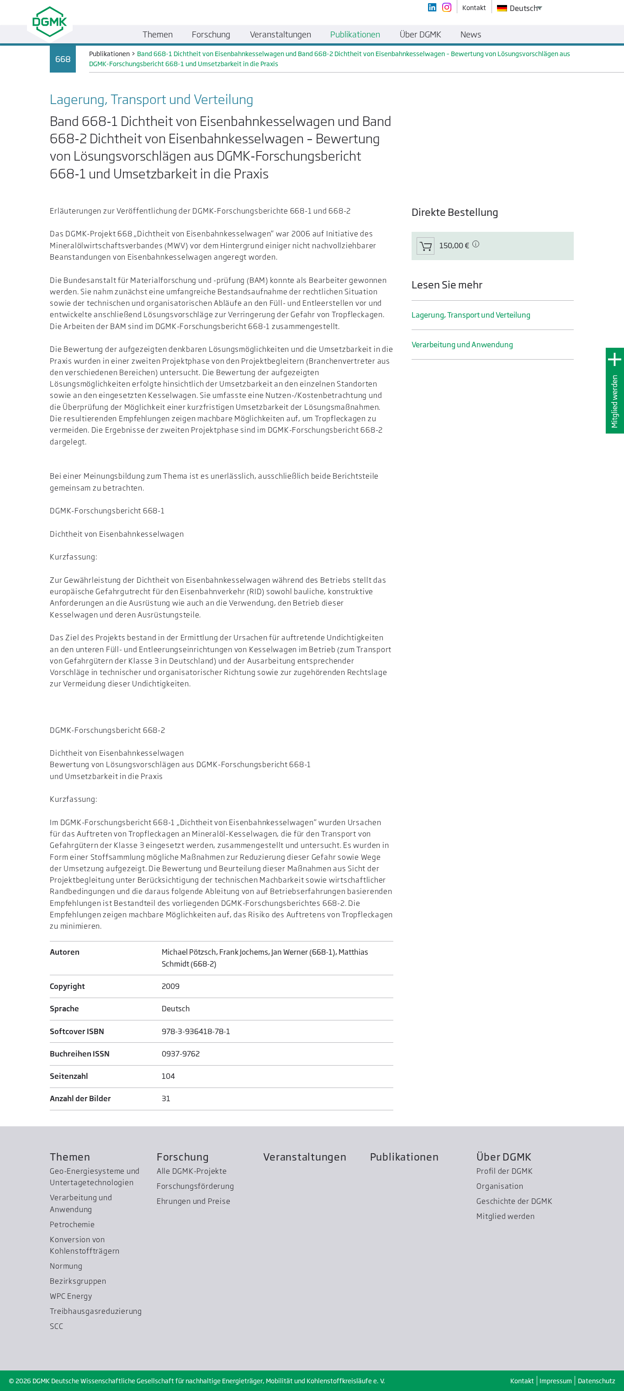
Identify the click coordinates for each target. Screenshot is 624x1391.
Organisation (499, 1186)
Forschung (183, 1156)
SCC (56, 1326)
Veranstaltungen (305, 1156)
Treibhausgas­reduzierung (96, 1311)
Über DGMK (504, 1156)
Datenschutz (596, 1381)
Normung (66, 1266)
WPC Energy (71, 1296)
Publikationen (404, 1156)
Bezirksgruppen (78, 1281)
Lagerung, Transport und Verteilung (471, 314)
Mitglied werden (614, 401)
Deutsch (523, 8)
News (470, 34)
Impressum (555, 1381)
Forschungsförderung (195, 1186)
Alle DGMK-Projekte (192, 1171)
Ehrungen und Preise (194, 1201)
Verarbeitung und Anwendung (462, 344)
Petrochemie (72, 1224)
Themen (70, 1156)
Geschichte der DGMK (514, 1201)
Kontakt (522, 1381)
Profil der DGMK (504, 1171)
